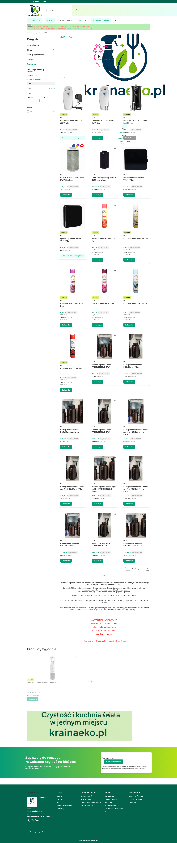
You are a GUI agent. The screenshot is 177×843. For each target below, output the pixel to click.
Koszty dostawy (86, 799)
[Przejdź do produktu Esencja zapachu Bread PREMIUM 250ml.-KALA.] (135, 525)
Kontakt (37, 1)
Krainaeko (30, 33)
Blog (58, 802)
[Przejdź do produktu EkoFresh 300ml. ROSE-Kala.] (72, 346)
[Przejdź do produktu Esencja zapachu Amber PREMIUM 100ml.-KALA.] (104, 346)
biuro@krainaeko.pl (34, 811)
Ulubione (132, 802)
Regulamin (109, 802)
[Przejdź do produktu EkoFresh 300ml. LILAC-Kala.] (104, 281)
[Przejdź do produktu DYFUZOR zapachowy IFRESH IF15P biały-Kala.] (72, 159)
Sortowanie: (62, 74)
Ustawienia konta (135, 799)
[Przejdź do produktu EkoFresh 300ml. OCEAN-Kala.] (135, 281)
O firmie (59, 799)
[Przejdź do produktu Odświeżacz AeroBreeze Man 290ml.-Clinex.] (52, 668)
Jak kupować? (110, 796)
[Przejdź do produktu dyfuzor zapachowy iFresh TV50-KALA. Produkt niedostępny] (72, 216)
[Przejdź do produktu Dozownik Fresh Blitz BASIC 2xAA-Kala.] (104, 98)
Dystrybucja (39, 33)
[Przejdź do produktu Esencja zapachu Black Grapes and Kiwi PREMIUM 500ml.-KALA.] (135, 468)
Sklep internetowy (88, 840)
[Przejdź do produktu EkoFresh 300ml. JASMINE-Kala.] (135, 216)
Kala (31, 111)
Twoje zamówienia (136, 796)
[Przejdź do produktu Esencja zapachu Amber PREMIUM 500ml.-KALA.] (104, 411)
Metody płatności (87, 796)
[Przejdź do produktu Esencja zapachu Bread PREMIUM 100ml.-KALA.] (72, 525)
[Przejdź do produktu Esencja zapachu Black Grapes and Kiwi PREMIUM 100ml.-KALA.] (135, 411)
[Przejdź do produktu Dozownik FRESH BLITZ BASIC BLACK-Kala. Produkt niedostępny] (135, 98)
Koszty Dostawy (73, 28)
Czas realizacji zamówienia (91, 802)
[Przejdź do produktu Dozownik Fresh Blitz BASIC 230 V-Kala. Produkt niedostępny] (72, 98)
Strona (123, 569)
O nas (44, 1)
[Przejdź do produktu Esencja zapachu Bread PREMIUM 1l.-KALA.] (104, 525)
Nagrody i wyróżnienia (65, 805)
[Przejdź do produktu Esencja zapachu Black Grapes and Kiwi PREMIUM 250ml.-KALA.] (104, 468)
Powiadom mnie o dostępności (72, 138)
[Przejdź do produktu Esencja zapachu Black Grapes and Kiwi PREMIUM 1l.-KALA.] (72, 468)
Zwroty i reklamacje (88, 805)
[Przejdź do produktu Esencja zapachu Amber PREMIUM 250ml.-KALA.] (72, 411)
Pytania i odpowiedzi (112, 799)
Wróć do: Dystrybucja (35, 79)
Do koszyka (98, 138)
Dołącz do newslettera (114, 762)
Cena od (30, 97)
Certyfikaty (60, 808)
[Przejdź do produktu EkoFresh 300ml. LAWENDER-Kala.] (72, 281)
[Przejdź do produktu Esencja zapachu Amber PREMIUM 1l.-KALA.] (135, 346)
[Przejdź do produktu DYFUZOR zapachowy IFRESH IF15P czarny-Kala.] (104, 159)
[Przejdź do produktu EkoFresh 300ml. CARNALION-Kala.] (104, 216)
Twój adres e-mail (108, 758)
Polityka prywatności (112, 805)
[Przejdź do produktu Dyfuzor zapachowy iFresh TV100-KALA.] (135, 159)
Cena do (45, 97)
